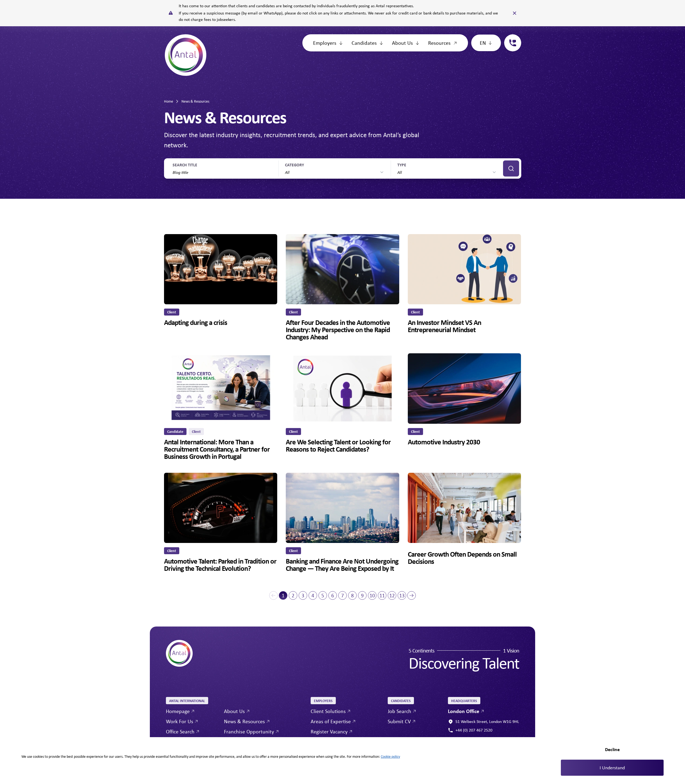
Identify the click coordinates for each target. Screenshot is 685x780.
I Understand (612, 767)
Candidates (364, 42)
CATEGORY (294, 165)
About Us (402, 42)
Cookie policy (390, 756)
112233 (510, 37)
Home (168, 101)
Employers (324, 42)
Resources (439, 42)
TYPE (401, 165)
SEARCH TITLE (185, 165)
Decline (612, 749)
